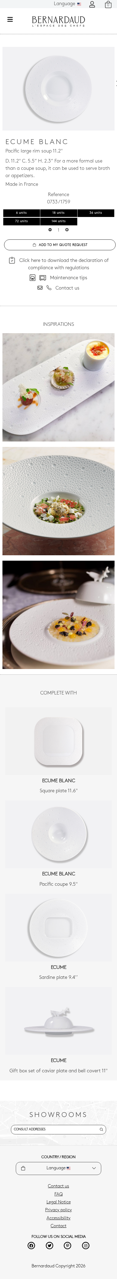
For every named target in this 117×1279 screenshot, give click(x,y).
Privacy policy (58, 1210)
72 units (21, 221)
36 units (96, 213)
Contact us (58, 1186)
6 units (21, 213)
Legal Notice (59, 1202)
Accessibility (58, 1218)
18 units (59, 213)
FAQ (58, 1194)
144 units (59, 221)
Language (65, 4)
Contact (58, 1226)
